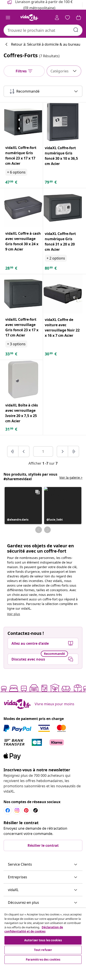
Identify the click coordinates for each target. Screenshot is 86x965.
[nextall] (73, 451)
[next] (62, 451)
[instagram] (17, 810)
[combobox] (43, 30)
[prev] (24, 451)
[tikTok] (35, 810)
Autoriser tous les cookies (43, 940)
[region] (43, 936)
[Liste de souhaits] (67, 17)
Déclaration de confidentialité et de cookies (33, 929)
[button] (23, 505)
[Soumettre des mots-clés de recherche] (75, 29)
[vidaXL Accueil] (29, 17)
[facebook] (8, 810)
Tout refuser (43, 950)
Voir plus (13, 614)
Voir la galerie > (70, 477)
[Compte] (57, 17)
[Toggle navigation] (8, 17)
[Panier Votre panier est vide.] (78, 17)
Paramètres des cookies (43, 959)
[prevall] (13, 451)
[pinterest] (26, 810)
